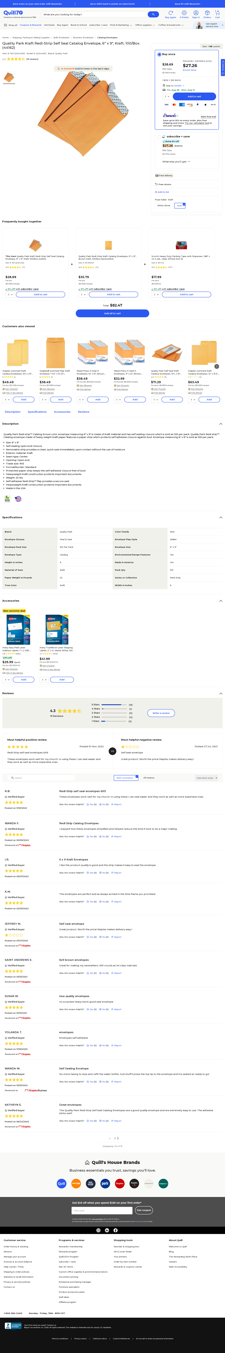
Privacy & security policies (17, 1282)
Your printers (120, 1256)
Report (118, 804)
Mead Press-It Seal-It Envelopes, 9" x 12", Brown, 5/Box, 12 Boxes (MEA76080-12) (129, 372)
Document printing (68, 1277)
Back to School (79, 25)
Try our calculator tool (197, 123)
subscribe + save (98, 25)
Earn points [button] (211, 46)
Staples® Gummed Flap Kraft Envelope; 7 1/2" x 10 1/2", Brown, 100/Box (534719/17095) (55, 372)
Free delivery (165, 175)
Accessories (62, 411)
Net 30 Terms (66, 1267)
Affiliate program (67, 1302)
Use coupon (144, 1210)
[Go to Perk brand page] (105, 1184)
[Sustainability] (9, 499)
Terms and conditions (97, 1219)
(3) (130, 721)
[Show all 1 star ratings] (113, 721)
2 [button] (115, 1138)
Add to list (163, 192)
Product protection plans (72, 1292)
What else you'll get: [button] (174, 161)
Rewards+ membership (71, 1246)
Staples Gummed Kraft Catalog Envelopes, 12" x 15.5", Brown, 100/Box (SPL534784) (203, 372)
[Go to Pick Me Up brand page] (90, 1184)
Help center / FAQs (14, 1267)
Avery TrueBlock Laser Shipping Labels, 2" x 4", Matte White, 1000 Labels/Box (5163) (57, 648)
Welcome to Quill (178, 1246)
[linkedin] (107, 1230)
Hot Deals (49, 25)
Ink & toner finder (123, 1251)
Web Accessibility (178, 1267)
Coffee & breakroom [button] (169, 25)
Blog (171, 1251)
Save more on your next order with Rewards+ (37, 4)
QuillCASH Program (69, 1256)
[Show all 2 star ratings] (114, 717)
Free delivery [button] (48, 393)
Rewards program (68, 1251)
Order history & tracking (16, 1246)
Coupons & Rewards (31, 25)
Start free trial (208, 116)
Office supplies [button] (143, 25)
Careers (173, 1261)
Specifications (37, 411)
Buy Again (62, 25)
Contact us (9, 1287)
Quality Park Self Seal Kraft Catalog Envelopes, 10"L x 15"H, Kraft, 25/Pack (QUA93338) (166, 372)
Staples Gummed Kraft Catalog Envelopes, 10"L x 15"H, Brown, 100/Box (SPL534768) (18, 372)
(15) (131, 704)
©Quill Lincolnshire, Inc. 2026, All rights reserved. (44, 1327)
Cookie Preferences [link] (121, 1339)
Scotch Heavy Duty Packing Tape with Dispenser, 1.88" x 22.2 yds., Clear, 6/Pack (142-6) (181, 257)
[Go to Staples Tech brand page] (134, 1184)
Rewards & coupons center (128, 1267)
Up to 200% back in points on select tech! (112, 4)
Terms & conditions (60, 1339)
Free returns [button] (164, 184)
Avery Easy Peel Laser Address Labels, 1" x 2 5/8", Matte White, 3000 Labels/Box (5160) (18, 648)
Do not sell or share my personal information (154, 1339)
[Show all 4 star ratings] (114, 708)
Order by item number (125, 1261)
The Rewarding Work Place (183, 1256)
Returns (8, 1251)
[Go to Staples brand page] (119, 1184)
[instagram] (98, 1230)
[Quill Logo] (13, 12)
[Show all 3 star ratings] (114, 713)
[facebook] (115, 1230)
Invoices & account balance (18, 1261)
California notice (100, 1339)
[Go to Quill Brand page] (61, 1184)
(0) (130, 713)
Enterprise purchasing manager (75, 1282)
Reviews (83, 411)
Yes (91, 804)
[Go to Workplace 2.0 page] (163, 1184)
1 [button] (109, 1138)
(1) (130, 708)
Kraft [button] (179, 205)
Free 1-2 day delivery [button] (14, 393)
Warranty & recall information (19, 1277)
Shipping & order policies (16, 1272)
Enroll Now (189, 70)
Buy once (168, 54)
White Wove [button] (163, 205)
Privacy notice (80, 1339)
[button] (153, 14)
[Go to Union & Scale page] (149, 1184)
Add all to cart (112, 313)
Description (13, 411)
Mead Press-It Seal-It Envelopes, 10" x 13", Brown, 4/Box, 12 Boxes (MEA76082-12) (92, 372)
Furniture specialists (69, 1287)
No (103, 804)
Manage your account (15, 1256)
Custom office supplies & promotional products (83, 1272)
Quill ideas (64, 1297)
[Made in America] (19, 499)
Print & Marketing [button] (119, 25)
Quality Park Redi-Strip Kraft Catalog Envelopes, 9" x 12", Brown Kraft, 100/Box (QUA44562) (107, 257)
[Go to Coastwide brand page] (76, 1184)
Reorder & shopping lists (126, 1246)
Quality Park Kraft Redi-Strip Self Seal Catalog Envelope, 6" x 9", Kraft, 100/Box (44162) (35, 257)
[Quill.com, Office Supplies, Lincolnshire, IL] (13, 1326)
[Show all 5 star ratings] (114, 704)
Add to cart (194, 96)
